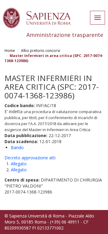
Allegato (19, 163)
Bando (17, 147)
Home (9, 50)
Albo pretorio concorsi (40, 50)
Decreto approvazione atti (30, 157)
